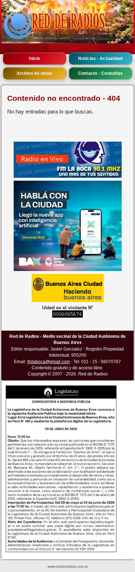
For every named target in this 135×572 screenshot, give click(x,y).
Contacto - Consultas (100, 73)
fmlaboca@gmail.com (48, 361)
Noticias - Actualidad (100, 58)
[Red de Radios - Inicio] (67, 21)
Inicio (34, 58)
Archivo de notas (35, 73)
